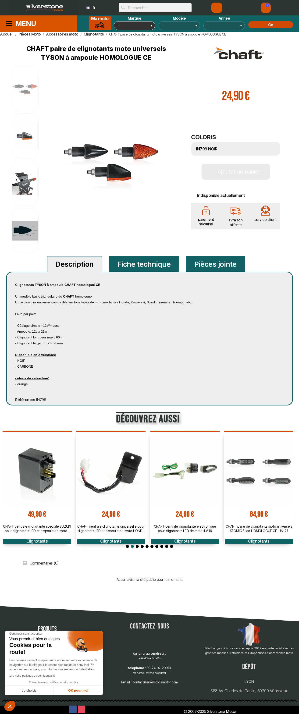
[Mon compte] (217, 8)
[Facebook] (73, 709)
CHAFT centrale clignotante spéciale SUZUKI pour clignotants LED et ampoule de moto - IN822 (37, 528)
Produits (47, 629)
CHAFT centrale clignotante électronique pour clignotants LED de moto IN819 (185, 528)
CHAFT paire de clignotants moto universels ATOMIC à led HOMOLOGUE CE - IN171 (259, 528)
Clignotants (37, 541)
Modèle (179, 18)
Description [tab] (74, 264)
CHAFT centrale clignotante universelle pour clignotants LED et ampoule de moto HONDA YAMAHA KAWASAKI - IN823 (110, 528)
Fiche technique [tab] (144, 264)
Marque (134, 18)
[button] (266, 8)
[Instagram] (81, 709)
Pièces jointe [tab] (215, 264)
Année (224, 18)
